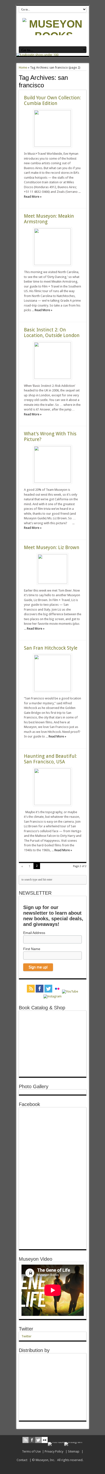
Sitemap (73, 1451)
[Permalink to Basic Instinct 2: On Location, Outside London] (52, 377)
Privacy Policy (54, 1451)
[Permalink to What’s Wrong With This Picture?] (52, 481)
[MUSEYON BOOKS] (53, 36)
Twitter (26, 1328)
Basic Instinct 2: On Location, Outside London (52, 332)
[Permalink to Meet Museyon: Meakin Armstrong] (52, 264)
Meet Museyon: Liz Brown (51, 547)
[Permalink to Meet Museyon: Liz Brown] (52, 582)
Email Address (34, 933)
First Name (31, 949)
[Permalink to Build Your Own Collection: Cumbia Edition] (52, 145)
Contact (22, 1460)
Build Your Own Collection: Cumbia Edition (52, 100)
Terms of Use (31, 1451)
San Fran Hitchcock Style (50, 648)
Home (23, 67)
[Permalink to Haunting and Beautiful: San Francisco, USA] (52, 804)
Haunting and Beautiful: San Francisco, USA (50, 759)
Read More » (33, 196)
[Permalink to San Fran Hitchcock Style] (52, 690)
